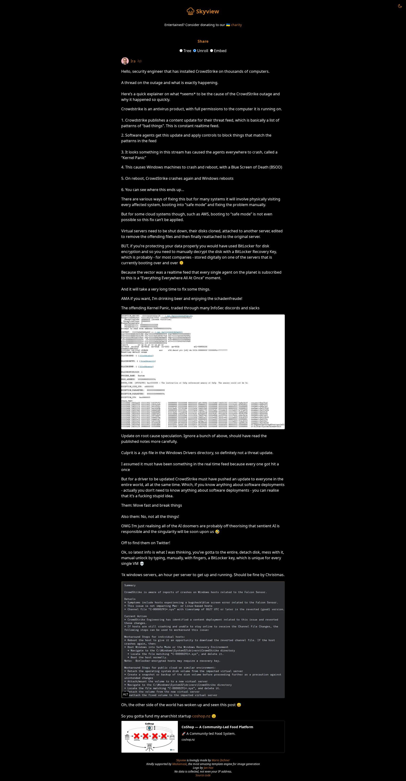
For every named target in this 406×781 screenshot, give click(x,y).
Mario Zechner (221, 760)
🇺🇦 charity (234, 25)
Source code (203, 775)
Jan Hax (208, 768)
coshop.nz (201, 716)
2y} (139, 61)
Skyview (181, 760)
